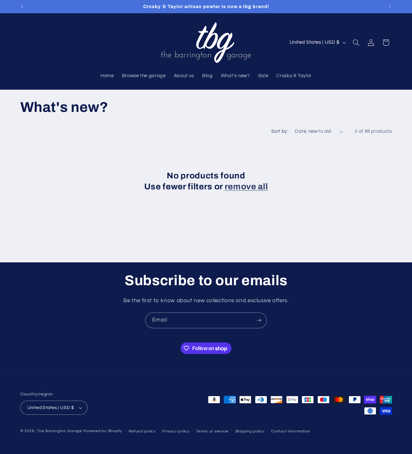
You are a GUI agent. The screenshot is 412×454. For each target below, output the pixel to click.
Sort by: (279, 131)
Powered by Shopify (102, 431)
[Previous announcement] (22, 6)
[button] (356, 42)
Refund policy (142, 431)
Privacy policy (175, 431)
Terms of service (212, 431)
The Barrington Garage (59, 431)
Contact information (290, 431)
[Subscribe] (259, 320)
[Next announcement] (390, 6)
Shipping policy (250, 431)
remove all (246, 186)
